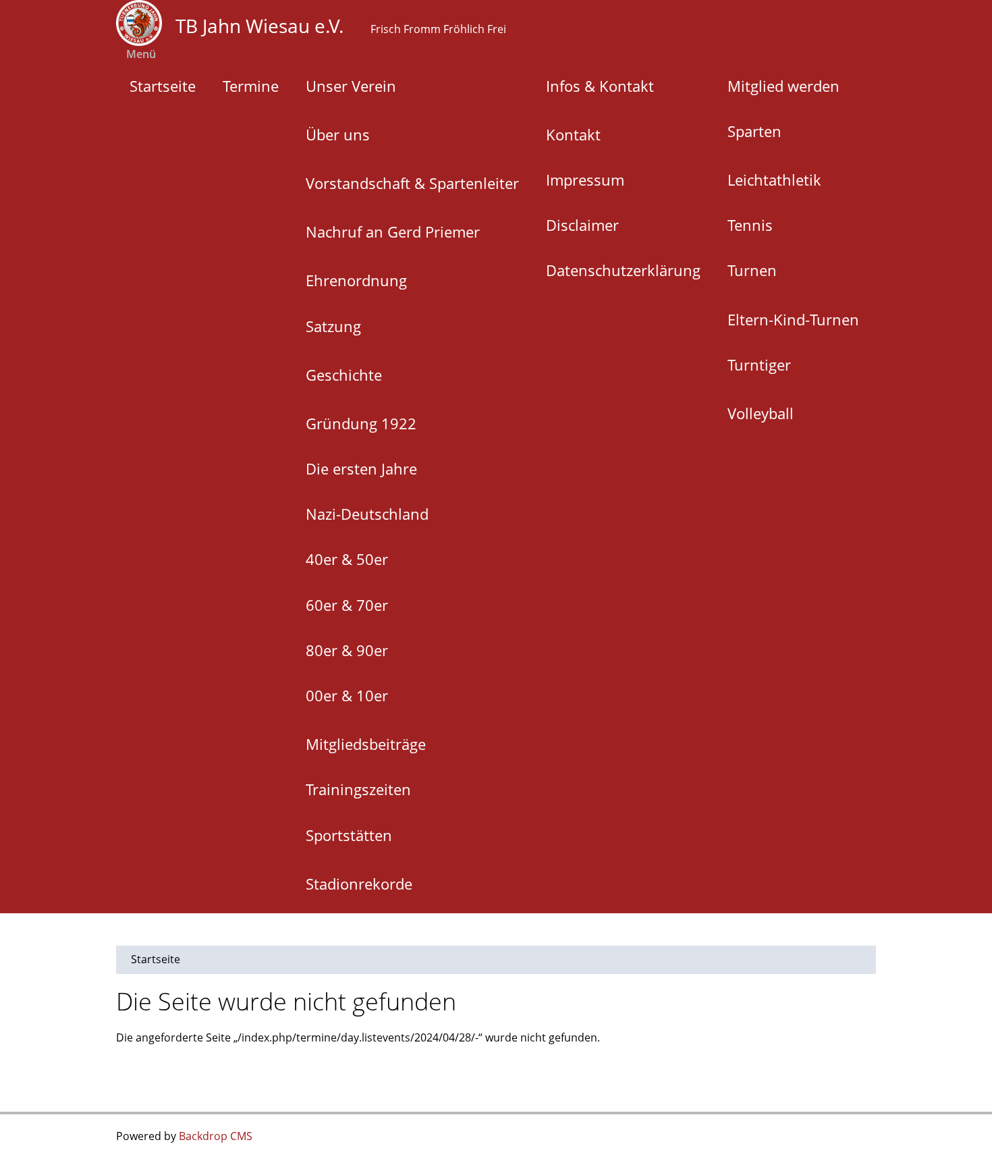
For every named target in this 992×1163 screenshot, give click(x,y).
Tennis (750, 225)
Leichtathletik (774, 179)
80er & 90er (347, 650)
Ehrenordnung (356, 280)
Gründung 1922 (361, 423)
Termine (251, 86)
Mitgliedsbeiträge (366, 744)
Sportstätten (349, 835)
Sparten (754, 131)
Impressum (585, 179)
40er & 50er (347, 559)
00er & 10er (347, 695)
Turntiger (759, 364)
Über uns (338, 134)
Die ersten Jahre (361, 468)
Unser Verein (351, 86)
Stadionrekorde (359, 883)
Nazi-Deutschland (367, 514)
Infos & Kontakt (600, 86)
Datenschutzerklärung (623, 270)
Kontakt (573, 134)
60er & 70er (347, 605)
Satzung (333, 326)
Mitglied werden (783, 86)
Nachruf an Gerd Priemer (393, 231)
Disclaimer (582, 225)
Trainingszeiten (358, 789)
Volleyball (760, 413)
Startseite (163, 86)
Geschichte (344, 374)
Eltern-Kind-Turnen (793, 319)
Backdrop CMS (215, 1136)
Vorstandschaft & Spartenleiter (412, 183)
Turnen (752, 270)
